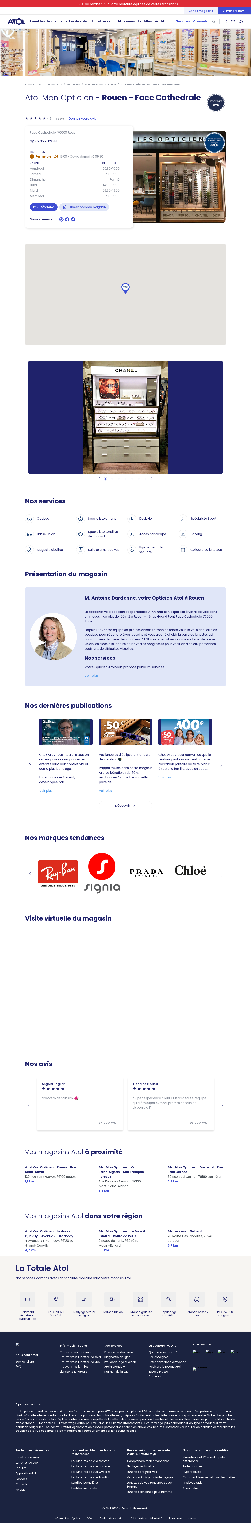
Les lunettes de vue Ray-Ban (90, 1477)
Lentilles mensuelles (85, 1488)
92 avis (60, 118)
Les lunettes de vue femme (90, 1461)
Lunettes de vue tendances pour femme (149, 1485)
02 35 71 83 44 (46, 141)
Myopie (20, 1490)
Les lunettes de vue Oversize (91, 1472)
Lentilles (145, 21)
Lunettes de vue (43, 21)
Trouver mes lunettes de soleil (80, 1357)
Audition (162, 21)
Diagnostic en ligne (117, 1357)
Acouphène (191, 1488)
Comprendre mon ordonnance (148, 1461)
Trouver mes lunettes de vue (80, 1362)
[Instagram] (62, 221)
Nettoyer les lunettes (141, 1466)
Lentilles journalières (85, 1483)
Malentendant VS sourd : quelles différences (204, 1459)
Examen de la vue (116, 1372)
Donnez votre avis (82, 118)
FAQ (18, 1366)
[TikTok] (73, 221)
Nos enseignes (158, 1357)
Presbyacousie (193, 1483)
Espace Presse (158, 1372)
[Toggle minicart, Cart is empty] (241, 21)
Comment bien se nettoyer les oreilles (209, 1477)
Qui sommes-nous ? (163, 1352)
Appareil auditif (26, 1473)
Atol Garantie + (114, 1367)
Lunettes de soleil (74, 21)
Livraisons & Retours (73, 1372)
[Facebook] (68, 221)
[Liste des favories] (233, 21)
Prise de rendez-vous (118, 1352)
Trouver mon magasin (75, 1352)
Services (183, 21)
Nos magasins (203, 11)
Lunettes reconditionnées (113, 21)
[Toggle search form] (214, 21)
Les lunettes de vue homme (90, 1466)
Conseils (200, 21)
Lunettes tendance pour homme (149, 1492)
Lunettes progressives (142, 1472)
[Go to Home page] (16, 21)
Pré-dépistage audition (120, 1362)
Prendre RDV (235, 11)
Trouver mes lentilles (74, 1367)
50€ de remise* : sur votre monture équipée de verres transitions (128, 4)
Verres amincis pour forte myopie (150, 1477)
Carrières (155, 1376)
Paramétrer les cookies (182, 1518)
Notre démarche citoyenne (167, 1362)
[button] (125, 288)
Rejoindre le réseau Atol (165, 1367)
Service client (25, 1362)
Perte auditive (192, 1466)
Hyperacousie (192, 1472)
